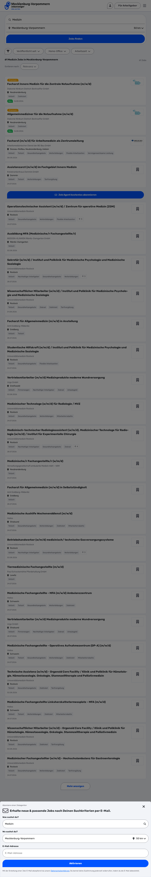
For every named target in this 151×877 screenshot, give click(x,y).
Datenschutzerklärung (60, 871)
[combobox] (74, 824)
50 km (139, 838)
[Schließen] (143, 806)
